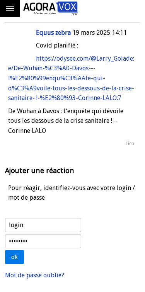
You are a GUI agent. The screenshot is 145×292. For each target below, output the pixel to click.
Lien (130, 143)
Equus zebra (53, 32)
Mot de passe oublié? (34, 275)
